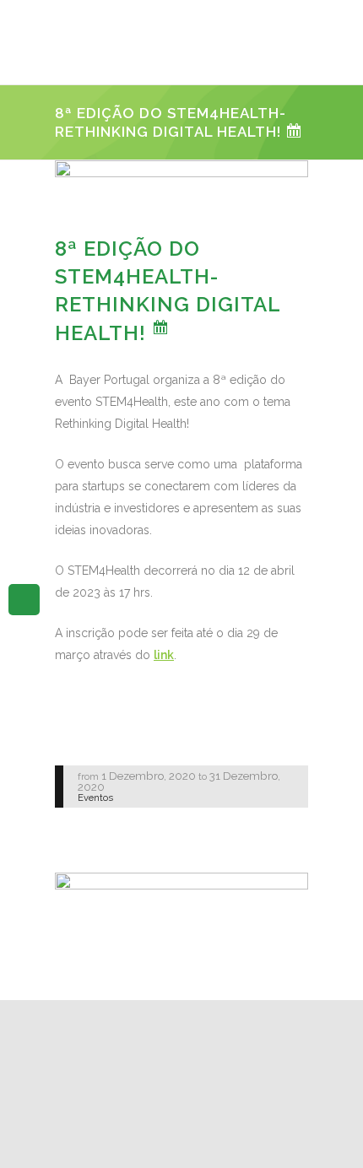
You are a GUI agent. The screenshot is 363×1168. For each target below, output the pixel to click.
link (164, 655)
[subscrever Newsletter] (24, 598)
